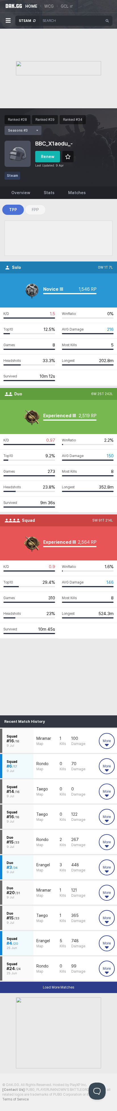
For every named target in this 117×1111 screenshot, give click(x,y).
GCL (64, 6)
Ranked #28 (17, 120)
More (107, 741)
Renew (47, 156)
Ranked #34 (72, 120)
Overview (20, 192)
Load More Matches (58, 987)
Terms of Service (15, 1099)
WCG (49, 6)
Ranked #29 (45, 120)
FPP (35, 209)
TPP (13, 209)
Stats (49, 192)
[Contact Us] (13, 1090)
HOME (31, 6)
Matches (77, 192)
